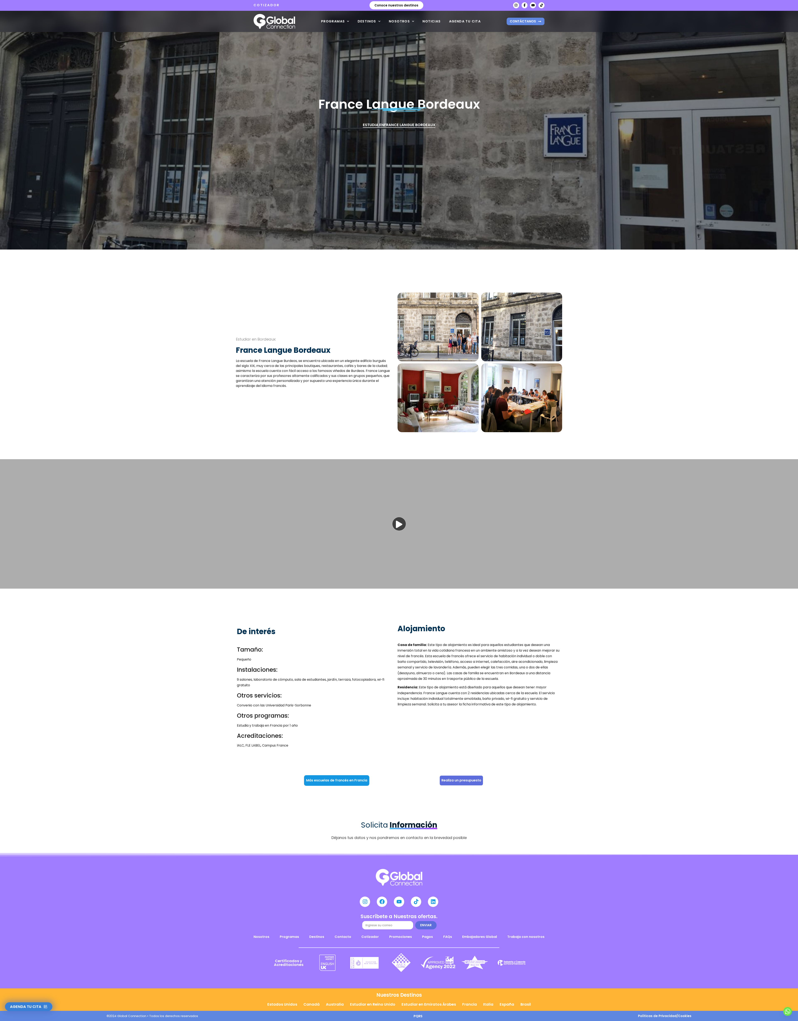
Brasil (525, 1004)
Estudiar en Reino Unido (372, 1004)
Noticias (431, 21)
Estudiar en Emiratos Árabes (428, 1004)
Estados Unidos (282, 1004)
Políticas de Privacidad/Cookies (664, 1016)
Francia (469, 1004)
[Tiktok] (541, 5)
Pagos (427, 936)
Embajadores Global (479, 936)
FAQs (447, 936)
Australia (335, 1004)
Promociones (400, 936)
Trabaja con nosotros (525, 936)
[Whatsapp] (787, 1011)
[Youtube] (533, 5)
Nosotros (399, 21)
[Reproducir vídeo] (399, 524)
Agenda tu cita (465, 21)
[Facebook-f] (525, 5)
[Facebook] (382, 902)
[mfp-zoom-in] (438, 325)
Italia (488, 1004)
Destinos (367, 21)
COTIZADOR (267, 5)
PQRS (418, 1016)
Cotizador (370, 936)
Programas (333, 21)
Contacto (343, 936)
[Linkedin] (433, 902)
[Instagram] (516, 5)
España (507, 1004)
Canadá (311, 1004)
